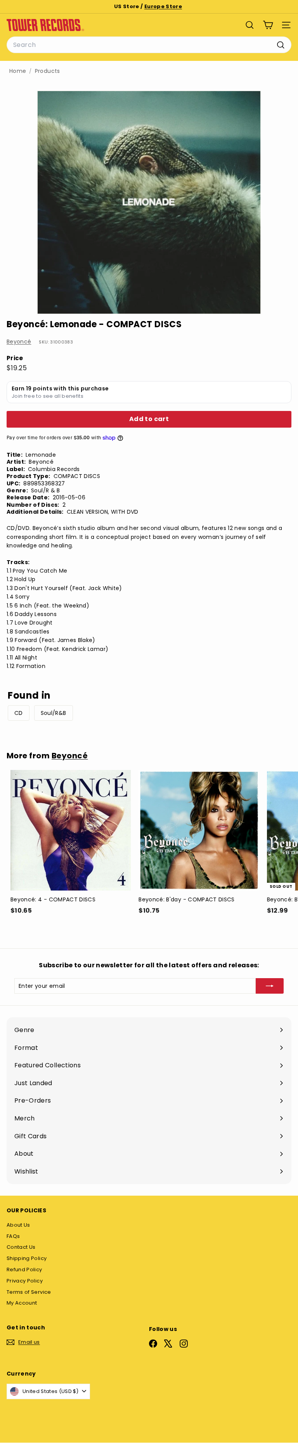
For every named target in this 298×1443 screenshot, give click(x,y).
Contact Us (21, 1247)
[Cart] (268, 25)
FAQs (13, 1236)
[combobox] (149, 45)
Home (17, 71)
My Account (22, 1303)
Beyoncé (19, 341)
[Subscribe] (270, 986)
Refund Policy (24, 1269)
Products (47, 71)
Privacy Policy (25, 1280)
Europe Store (163, 6)
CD (18, 713)
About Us (18, 1225)
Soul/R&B (53, 713)
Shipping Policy (27, 1258)
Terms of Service (29, 1292)
